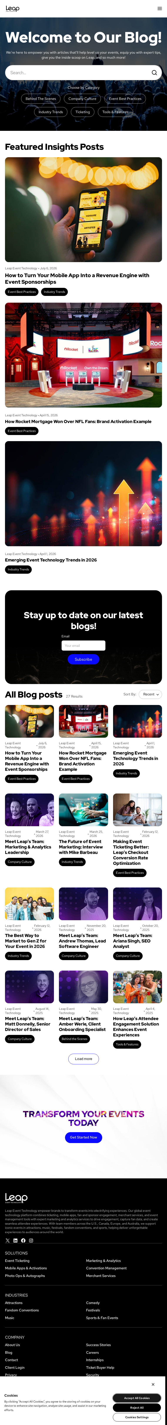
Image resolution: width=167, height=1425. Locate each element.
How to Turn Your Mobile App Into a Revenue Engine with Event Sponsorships (77, 278)
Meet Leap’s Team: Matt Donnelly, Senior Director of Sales (27, 1024)
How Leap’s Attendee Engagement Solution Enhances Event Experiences (136, 1027)
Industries (16, 1295)
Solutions (16, 1253)
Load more (83, 1058)
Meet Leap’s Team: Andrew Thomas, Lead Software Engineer (82, 941)
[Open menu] (159, 8)
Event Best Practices (22, 292)
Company (15, 1337)
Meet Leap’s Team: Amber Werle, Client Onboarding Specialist (82, 1024)
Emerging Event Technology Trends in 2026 (51, 560)
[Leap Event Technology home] (13, 8)
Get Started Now (83, 1137)
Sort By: (130, 694)
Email (65, 636)
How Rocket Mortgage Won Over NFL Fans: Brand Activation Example (78, 421)
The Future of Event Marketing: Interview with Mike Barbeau (81, 847)
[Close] (153, 1384)
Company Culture (20, 862)
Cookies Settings (137, 1417)
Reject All (136, 1408)
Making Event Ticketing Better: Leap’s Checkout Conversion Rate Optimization (131, 852)
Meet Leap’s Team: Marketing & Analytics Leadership (28, 847)
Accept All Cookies (137, 1398)
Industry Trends (54, 292)
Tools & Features (127, 1044)
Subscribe (83, 659)
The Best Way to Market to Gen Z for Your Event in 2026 (26, 941)
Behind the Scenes (74, 1039)
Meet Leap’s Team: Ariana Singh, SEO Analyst (132, 941)
